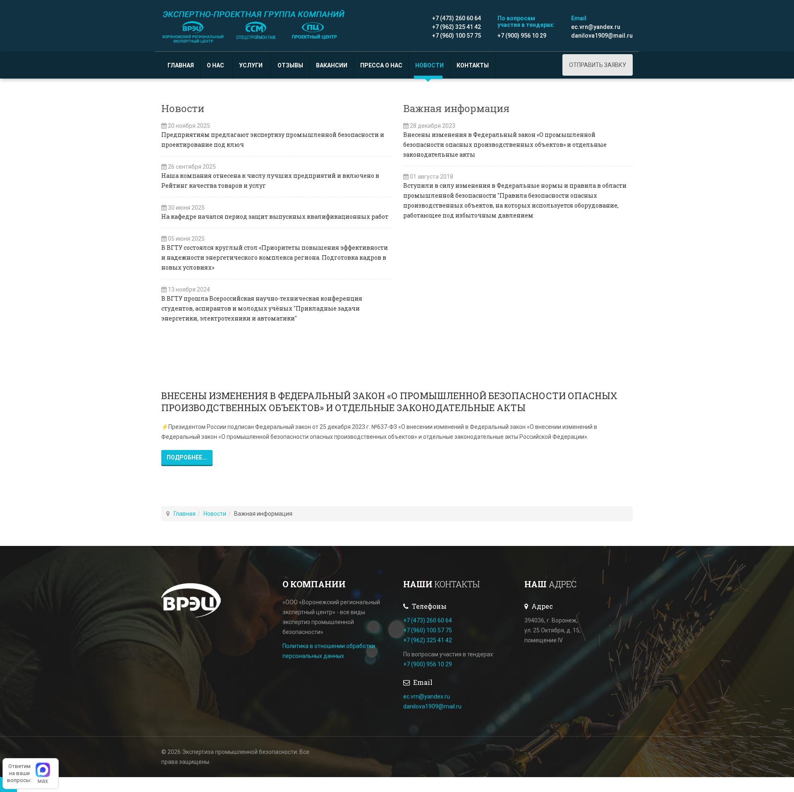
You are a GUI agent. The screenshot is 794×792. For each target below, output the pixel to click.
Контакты (473, 65)
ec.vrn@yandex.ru (595, 27)
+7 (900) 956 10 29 (521, 35)
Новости (429, 65)
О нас (216, 65)
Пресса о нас (381, 65)
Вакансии (331, 65)
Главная (180, 65)
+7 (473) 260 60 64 (456, 18)
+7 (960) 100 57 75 (456, 35)
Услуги (251, 65)
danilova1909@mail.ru (602, 35)
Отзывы (290, 65)
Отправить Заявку (597, 65)
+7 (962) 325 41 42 (456, 27)
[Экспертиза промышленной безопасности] (254, 25)
